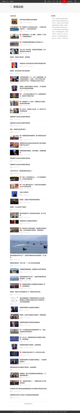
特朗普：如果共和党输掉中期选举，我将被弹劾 (33, 315)
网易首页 (4, 1)
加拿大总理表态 (24, 192)
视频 (21, 31)
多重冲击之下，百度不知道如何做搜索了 (60, 36)
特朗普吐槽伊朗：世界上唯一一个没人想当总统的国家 (25, 263)
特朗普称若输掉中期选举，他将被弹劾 (30, 345)
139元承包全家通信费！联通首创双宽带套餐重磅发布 (61, 29)
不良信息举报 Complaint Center (54, 411)
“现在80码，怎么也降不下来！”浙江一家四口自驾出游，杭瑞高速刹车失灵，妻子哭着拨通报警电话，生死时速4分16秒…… (61, 33)
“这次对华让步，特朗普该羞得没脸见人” (21, 171)
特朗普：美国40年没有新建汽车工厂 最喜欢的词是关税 (25, 291)
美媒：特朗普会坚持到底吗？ (18, 129)
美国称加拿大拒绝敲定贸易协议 (28, 221)
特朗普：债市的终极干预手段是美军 (20, 71)
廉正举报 (61, 411)
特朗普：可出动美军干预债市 (18, 207)
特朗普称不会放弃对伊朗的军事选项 (20, 116)
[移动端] (45, 1)
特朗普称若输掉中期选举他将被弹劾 (30, 322)
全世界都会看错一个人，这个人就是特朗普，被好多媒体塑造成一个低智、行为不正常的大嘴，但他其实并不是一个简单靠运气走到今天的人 (33, 79)
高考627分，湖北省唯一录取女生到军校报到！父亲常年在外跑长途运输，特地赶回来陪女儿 (61, 23)
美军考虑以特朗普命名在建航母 (28, 19)
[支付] (57, 1)
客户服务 (42, 411)
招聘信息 (39, 411)
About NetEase (27, 411)
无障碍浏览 (12, 1)
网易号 (21, 22)
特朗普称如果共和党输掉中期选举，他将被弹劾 (23, 367)
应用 (7, 1)
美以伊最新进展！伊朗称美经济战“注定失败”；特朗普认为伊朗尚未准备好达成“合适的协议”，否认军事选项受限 (33, 300)
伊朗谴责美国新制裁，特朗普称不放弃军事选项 (33, 269)
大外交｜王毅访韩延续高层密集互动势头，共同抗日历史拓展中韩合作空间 (61, 18)
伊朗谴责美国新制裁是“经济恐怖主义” (33, 42)
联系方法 (35, 411)
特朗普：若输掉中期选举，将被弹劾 (20, 57)
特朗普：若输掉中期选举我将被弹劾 (30, 199)
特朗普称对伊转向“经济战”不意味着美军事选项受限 (24, 395)
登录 (64, 1)
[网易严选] (54, 1)
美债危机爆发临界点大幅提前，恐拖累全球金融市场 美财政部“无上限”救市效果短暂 (61, 25)
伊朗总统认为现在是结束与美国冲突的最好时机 (33, 63)
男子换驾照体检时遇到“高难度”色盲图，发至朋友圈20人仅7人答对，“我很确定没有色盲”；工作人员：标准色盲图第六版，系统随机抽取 (61, 27)
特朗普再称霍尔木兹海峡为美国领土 (30, 307)
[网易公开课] (49, 1)
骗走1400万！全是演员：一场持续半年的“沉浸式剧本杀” (61, 38)
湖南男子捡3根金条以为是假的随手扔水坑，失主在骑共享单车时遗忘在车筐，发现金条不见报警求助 (61, 20)
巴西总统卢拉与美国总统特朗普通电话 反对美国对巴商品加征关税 (28, 388)
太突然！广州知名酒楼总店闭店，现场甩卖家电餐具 (61, 31)
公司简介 (31, 411)
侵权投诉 (65, 411)
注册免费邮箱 (69, 1)
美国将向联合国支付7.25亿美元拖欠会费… (34, 352)
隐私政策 (46, 411)
